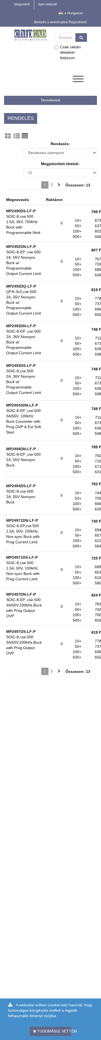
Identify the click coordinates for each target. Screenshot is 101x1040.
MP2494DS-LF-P (21, 486)
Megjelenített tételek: (60, 164)
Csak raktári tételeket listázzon (70, 52)
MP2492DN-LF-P (21, 246)
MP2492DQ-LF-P (21, 286)
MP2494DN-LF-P (21, 449)
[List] (17, 136)
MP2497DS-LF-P (21, 631)
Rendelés (21, 118)
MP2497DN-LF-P (21, 594)
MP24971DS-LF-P (22, 557)
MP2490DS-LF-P (21, 211)
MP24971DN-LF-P (22, 520)
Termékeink (50, 100)
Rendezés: (60, 144)
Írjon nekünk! (47, 4)
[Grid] (8, 136)
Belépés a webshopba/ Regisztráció (60, 22)
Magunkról (22, 4)
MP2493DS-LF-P (21, 365)
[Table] (25, 136)
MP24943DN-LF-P (22, 405)
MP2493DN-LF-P (21, 326)
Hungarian (75, 13)
